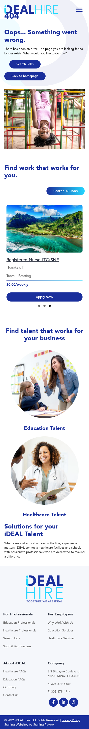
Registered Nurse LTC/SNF (32, 260)
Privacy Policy (71, 720)
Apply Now (44, 297)
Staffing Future (43, 724)
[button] (25, 64)
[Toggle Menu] (79, 10)
